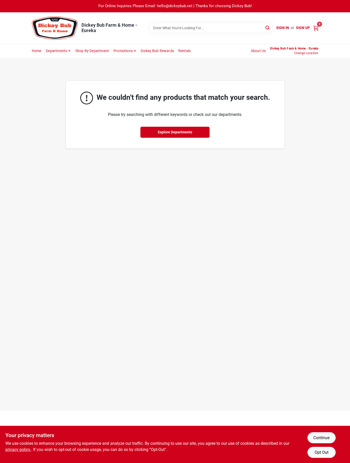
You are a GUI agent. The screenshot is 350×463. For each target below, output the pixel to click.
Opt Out (321, 452)
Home (37, 51)
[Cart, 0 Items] (315, 28)
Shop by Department (92, 51)
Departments (56, 51)
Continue (321, 437)
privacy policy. (18, 449)
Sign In (282, 28)
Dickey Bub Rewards (157, 51)
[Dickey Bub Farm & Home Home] (55, 28)
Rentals (184, 51)
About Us (258, 51)
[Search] (268, 27)
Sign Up (303, 28)
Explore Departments (175, 132)
